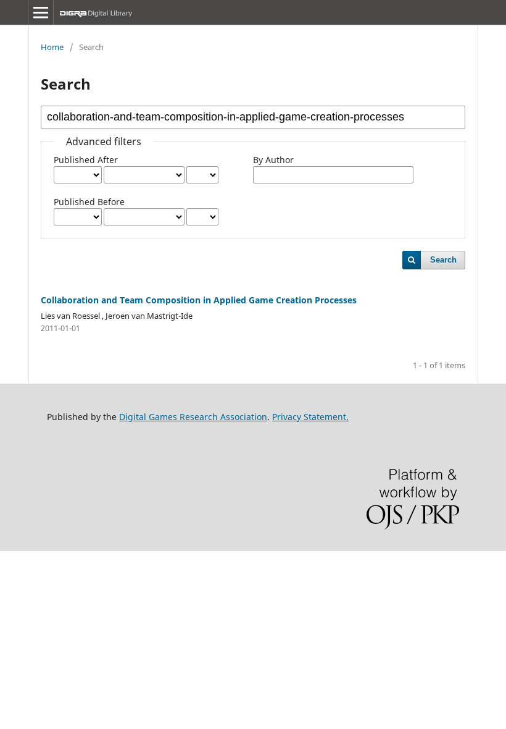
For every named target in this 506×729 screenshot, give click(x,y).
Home (52, 47)
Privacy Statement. (310, 417)
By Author (273, 160)
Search (443, 259)
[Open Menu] (40, 12)
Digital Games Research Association (193, 417)
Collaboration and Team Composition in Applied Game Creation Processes (199, 300)
